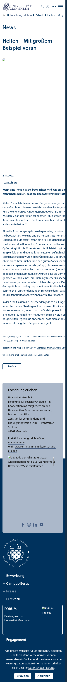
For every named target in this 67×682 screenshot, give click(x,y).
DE (52, 6)
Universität (4, 15)
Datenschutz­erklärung (41, 667)
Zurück (12, 366)
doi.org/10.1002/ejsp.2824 (23, 341)
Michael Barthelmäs (46, 348)
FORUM (10, 609)
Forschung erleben (21, 15)
